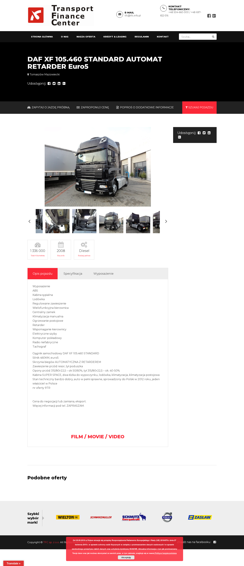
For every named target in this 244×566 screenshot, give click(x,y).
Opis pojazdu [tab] (42, 273)
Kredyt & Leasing (114, 36)
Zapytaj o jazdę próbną (50, 107)
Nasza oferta (86, 36)
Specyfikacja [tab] (73, 273)
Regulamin (142, 36)
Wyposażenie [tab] (103, 273)
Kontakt (163, 36)
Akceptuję (126, 557)
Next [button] (166, 221)
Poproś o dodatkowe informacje (146, 107)
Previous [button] (29, 221)
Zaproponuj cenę (94, 107)
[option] (97, 167)
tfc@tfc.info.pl (133, 15)
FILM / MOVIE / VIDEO (97, 436)
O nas (64, 36)
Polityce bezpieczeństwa (166, 553)
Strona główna (42, 36)
